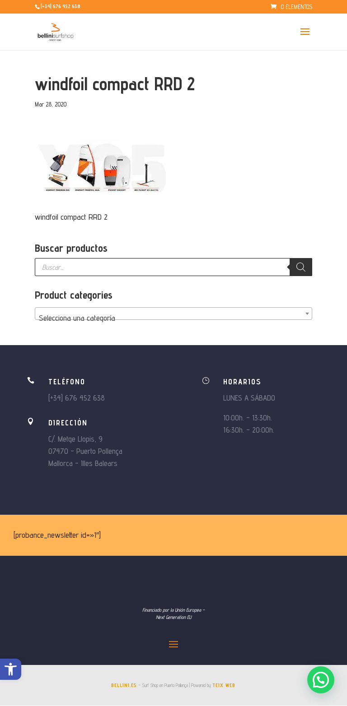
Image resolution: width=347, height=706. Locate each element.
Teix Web (223, 685)
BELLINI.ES (124, 685)
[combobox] (173, 313)
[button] (10, 669)
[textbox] (173, 318)
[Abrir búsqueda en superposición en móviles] (173, 267)
